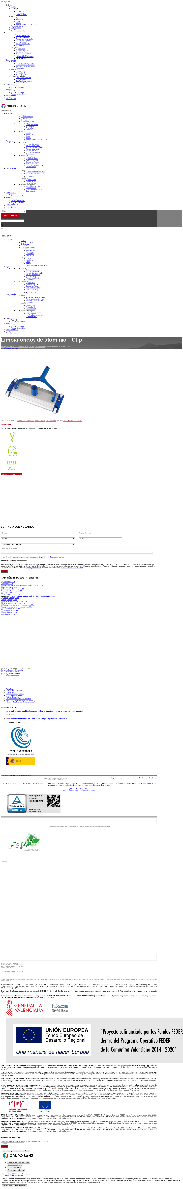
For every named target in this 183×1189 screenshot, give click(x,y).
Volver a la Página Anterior (11, 348)
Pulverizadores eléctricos (25, 65)
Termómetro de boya (8, 614)
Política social (11, 692)
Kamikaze (19, 20)
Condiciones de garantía (15, 694)
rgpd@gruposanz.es (33, 568)
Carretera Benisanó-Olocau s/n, (12, 670)
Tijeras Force (20, 49)
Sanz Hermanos (22, 10)
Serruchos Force (22, 52)
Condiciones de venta (14, 695)
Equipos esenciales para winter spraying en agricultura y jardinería (39, 719)
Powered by (16, 1174)
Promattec (20, 13)
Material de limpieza (23, 78)
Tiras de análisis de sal (9, 587)
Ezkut (18, 21)
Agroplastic (20, 11)
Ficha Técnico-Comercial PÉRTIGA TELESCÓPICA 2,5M (33, 596)
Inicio (3, 347)
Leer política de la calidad (78, 788)
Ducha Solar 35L (7, 584)
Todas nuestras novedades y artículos (19, 700)
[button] (6, 110)
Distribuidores (16, 28)
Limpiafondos (21, 79)
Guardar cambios (20, 1186)
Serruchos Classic (22, 55)
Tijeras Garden (21, 73)
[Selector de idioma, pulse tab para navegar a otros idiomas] (13, 211)
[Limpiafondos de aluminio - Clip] (35, 419)
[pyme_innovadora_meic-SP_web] (20, 765)
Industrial (9, 89)
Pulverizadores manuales (25, 63)
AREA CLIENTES (10, 215)
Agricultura (10, 32)
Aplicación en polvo (23, 41)
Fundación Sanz (17, 26)
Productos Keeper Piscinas (72, 421)
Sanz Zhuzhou (21, 15)
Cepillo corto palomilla (9, 610)
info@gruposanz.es (12, 675)
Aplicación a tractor (23, 44)
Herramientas (21, 58)
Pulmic (18, 18)
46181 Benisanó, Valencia (10, 672)
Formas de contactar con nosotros (18, 699)
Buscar (4, 1146)
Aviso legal (10, 689)
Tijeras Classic (21, 71)
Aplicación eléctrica (23, 37)
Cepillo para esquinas (9, 600)
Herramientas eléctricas (24, 57)
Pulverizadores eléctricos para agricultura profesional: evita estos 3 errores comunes (47, 711)
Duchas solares (21, 83)
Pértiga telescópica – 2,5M (10, 594)
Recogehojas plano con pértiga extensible (16, 607)
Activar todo (7, 1186)
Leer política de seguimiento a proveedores (79, 790)
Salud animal (11, 84)
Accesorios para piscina (25, 347)
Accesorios (20, 45)
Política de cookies (12, 697)
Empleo (14, 29)
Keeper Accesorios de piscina (26, 24)
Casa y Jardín (11, 60)
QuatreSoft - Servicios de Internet (144, 778)
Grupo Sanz (5, 775)
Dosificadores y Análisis (24, 81)
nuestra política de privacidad (72, 568)
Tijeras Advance (22, 50)
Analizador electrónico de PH (11, 591)
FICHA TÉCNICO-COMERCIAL (11, 474)
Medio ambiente (12, 95)
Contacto (9, 97)
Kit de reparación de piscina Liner (13, 603)
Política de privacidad (56, 557)
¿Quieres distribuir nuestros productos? (20, 702)
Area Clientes (11, 99)
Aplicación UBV (22, 42)
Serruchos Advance (23, 53)
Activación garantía (18, 31)
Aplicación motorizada (24, 39)
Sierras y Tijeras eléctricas (25, 66)
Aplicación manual (23, 36)
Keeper (18, 23)
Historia (13, 7)
